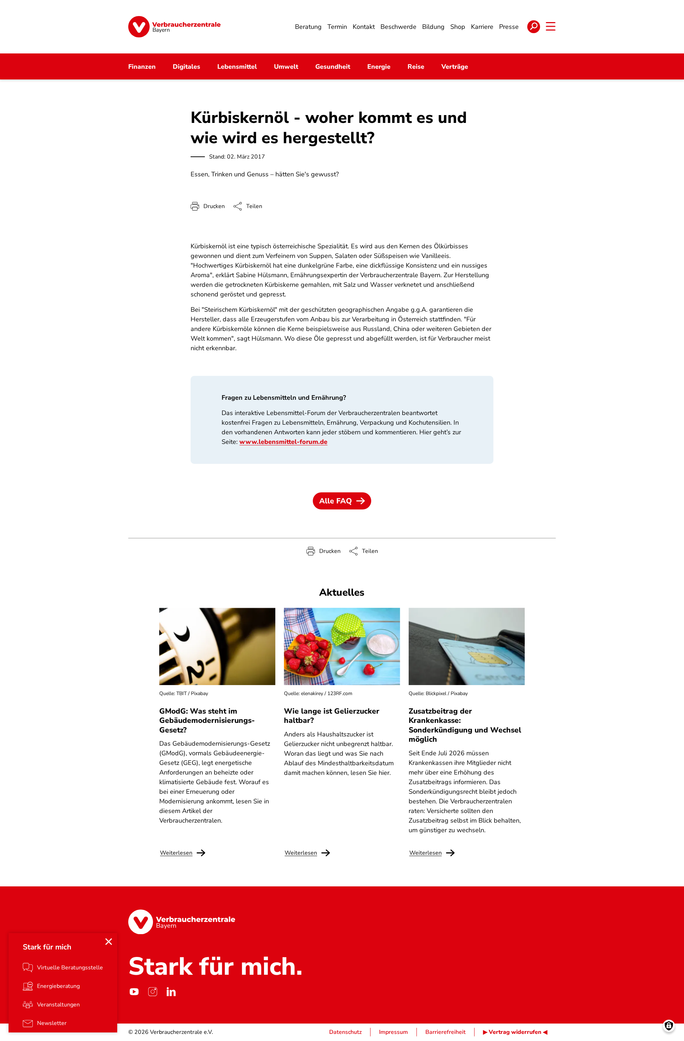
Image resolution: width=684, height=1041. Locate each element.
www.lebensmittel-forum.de (283, 441)
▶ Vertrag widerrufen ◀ (515, 1032)
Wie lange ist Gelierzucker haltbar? (331, 715)
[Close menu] (108, 941)
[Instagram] (152, 991)
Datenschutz (345, 1032)
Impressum (393, 1032)
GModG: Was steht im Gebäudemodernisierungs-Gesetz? (207, 720)
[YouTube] (134, 991)
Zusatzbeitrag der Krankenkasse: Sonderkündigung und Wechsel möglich (465, 725)
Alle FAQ (335, 501)
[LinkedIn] (171, 991)
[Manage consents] (669, 1026)
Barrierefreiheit (445, 1032)
